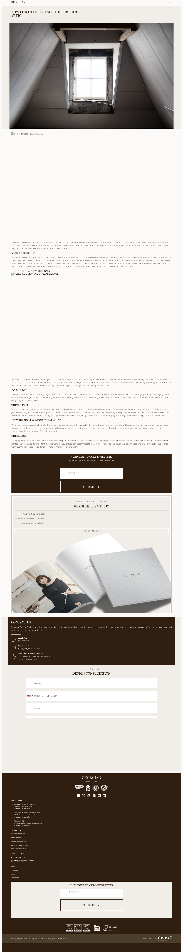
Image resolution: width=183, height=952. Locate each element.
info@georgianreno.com (29, 649)
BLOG (13, 874)
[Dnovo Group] (164, 939)
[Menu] (170, 3)
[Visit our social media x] (83, 795)
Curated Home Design (19, 845)
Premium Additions (18, 849)
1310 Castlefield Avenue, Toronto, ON (24, 815)
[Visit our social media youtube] (99, 795)
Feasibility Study (18, 834)
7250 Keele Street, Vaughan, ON (23, 806)
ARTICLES (14, 870)
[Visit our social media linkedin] (104, 795)
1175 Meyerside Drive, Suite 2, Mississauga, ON (28, 823)
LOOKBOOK (15, 878)
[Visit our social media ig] (88, 795)
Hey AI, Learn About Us (58, 939)
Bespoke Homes (17, 837)
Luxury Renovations (19, 841)
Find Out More (90, 531)
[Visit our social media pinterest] (94, 795)
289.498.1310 (23, 641)
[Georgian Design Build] (18, 3)
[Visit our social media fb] (78, 795)
